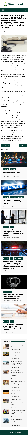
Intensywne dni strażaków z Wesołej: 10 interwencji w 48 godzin (18, 412)
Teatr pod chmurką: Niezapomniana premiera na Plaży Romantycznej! (17, 392)
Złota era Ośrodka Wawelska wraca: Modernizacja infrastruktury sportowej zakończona (13, 327)
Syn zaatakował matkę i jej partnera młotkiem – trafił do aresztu (13, 202)
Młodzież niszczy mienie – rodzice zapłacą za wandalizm (13, 173)
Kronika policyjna (14, 32)
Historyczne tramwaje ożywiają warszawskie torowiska (16, 421)
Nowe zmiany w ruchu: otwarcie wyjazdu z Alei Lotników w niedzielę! (16, 363)
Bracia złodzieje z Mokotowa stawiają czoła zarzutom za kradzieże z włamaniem (13, 296)
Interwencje (13, 197)
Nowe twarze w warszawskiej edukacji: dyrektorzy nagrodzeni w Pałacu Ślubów (18, 383)
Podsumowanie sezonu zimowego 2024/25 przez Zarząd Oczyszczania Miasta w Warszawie (14, 232)
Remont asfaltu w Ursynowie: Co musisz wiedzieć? (16, 354)
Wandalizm (13, 169)
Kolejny (22, 145)
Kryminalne (20, 197)
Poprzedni (6, 145)
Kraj (9, 32)
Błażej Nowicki (7, 176)
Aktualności (5, 32)
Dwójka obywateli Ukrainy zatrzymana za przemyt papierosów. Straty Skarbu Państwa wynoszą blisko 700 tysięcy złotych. (13, 265)
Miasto (12, 227)
